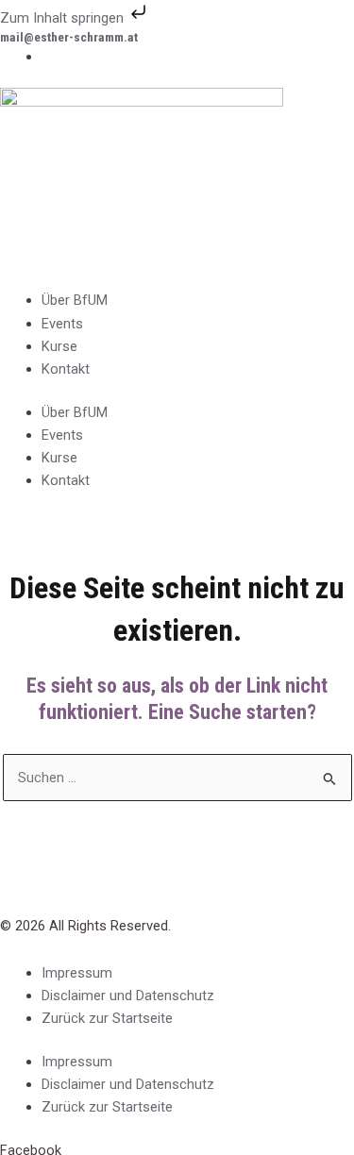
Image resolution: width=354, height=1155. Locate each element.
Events (62, 323)
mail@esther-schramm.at (69, 36)
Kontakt (66, 368)
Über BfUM (75, 300)
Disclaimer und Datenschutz (128, 995)
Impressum (77, 972)
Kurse (59, 346)
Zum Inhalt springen (63, 17)
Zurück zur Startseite (107, 1018)
